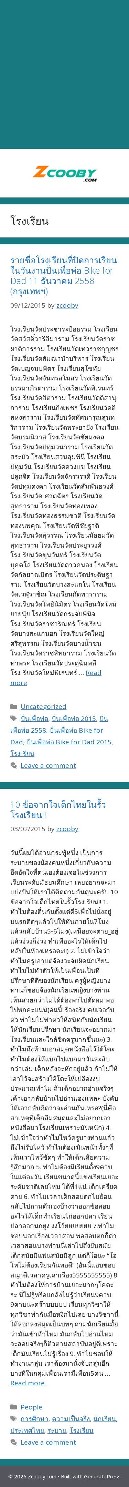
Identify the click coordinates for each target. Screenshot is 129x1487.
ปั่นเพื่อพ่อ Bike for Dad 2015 (68, 741)
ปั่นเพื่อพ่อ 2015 (74, 718)
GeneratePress (102, 1476)
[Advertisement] (64, 74)
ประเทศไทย (27, 1430)
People (31, 1407)
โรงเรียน (22, 753)
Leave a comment (48, 765)
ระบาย (56, 1430)
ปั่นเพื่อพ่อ (34, 718)
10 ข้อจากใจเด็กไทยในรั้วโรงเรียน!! (58, 809)
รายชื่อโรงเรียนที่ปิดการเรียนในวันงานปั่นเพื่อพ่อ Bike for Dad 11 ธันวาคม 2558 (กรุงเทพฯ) (63, 275)
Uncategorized (43, 706)
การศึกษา (35, 1418)
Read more (27, 1382)
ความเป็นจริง (71, 1418)
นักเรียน (104, 1418)
